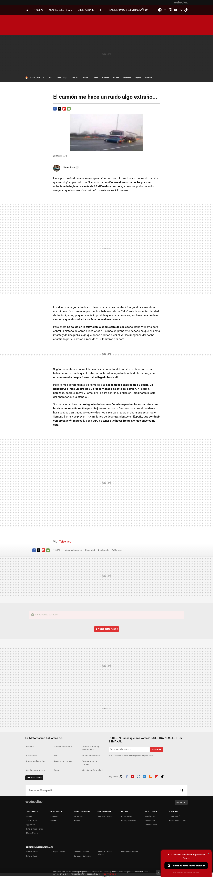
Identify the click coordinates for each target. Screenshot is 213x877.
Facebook (165, 10)
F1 (101, 10)
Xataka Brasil (31, 856)
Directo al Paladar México (105, 853)
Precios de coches (63, 761)
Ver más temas (34, 778)
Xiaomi (85, 78)
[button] (70, 167)
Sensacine (78, 816)
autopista (104, 550)
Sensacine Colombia (82, 856)
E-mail (69, 109)
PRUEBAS (38, 10)
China (50, 78)
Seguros (75, 78)
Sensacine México (81, 852)
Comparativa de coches (89, 763)
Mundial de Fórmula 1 (92, 770)
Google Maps (62, 78)
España (138, 78)
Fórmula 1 (149, 78)
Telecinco (65, 541)
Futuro (57, 770)
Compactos (32, 755)
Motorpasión (126, 816)
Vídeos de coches (73, 550)
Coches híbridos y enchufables (90, 748)
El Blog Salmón (175, 816)
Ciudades (127, 78)
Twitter (180, 10)
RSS (150, 776)
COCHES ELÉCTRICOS (60, 10)
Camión (118, 550)
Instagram (170, 10)
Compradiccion (151, 825)
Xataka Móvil (31, 820)
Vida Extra (54, 820)
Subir (179, 802)
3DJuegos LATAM (57, 852)
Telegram (160, 10)
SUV (56, 755)
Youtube (175, 10)
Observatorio (86, 10)
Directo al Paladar (105, 816)
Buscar (181, 790)
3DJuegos (54, 816)
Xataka (29, 816)
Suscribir (156, 749)
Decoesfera (150, 820)
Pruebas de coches (91, 755)
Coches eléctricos (63, 746)
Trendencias (150, 816)
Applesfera (30, 825)
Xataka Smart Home (34, 829)
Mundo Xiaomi (32, 833)
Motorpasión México (129, 852)
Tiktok (186, 10)
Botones (105, 78)
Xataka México (32, 852)
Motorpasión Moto (128, 820)
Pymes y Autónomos (177, 820)
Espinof (77, 820)
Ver (108, 629)
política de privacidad (144, 755)
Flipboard (64, 109)
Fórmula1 (30, 746)
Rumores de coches (35, 761)
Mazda (95, 78)
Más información (109, 874)
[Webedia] (181, 2)
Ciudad (116, 78)
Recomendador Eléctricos (125, 10)
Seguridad (90, 550)
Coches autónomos (35, 770)
